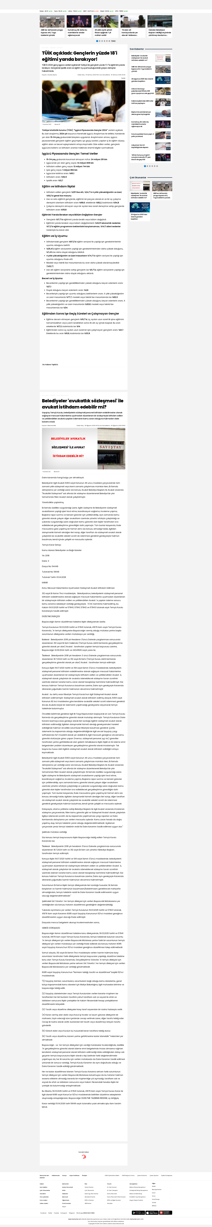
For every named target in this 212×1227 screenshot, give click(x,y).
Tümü (113, 41)
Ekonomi (59, 48)
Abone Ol (57, 124)
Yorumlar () (47, 124)
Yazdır (123, 78)
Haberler (52, 48)
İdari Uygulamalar (63, 395)
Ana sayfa (45, 48)
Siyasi (59, 1147)
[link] (151, 58)
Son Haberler (137, 49)
